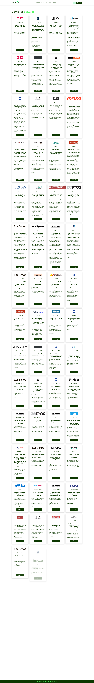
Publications (48, 2)
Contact (79, 2)
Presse (54, 2)
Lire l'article (20, 50)
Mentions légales (53, 681)
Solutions (38, 2)
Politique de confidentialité (43, 681)
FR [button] (73, 2)
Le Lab (43, 2)
